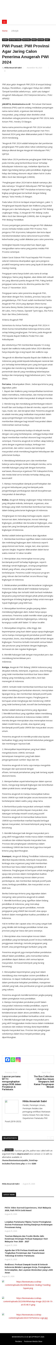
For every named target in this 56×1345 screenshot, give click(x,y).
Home (4, 30)
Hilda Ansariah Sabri (13, 68)
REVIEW (40, 40)
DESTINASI (9, 1150)
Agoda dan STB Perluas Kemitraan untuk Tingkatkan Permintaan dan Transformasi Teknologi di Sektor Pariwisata (24, 1253)
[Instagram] (18, 1059)
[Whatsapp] (12, 1059)
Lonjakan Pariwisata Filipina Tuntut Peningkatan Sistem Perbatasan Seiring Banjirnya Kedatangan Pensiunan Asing (28, 1224)
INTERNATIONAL (15, 40)
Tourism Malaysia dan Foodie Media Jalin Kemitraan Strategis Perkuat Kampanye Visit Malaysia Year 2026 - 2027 (26, 1239)
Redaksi (18, 1341)
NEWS (34, 40)
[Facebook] (7, 1059)
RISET (47, 40)
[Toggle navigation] (4, 22)
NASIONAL (26, 40)
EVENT (5, 40)
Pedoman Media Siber (33, 1341)
